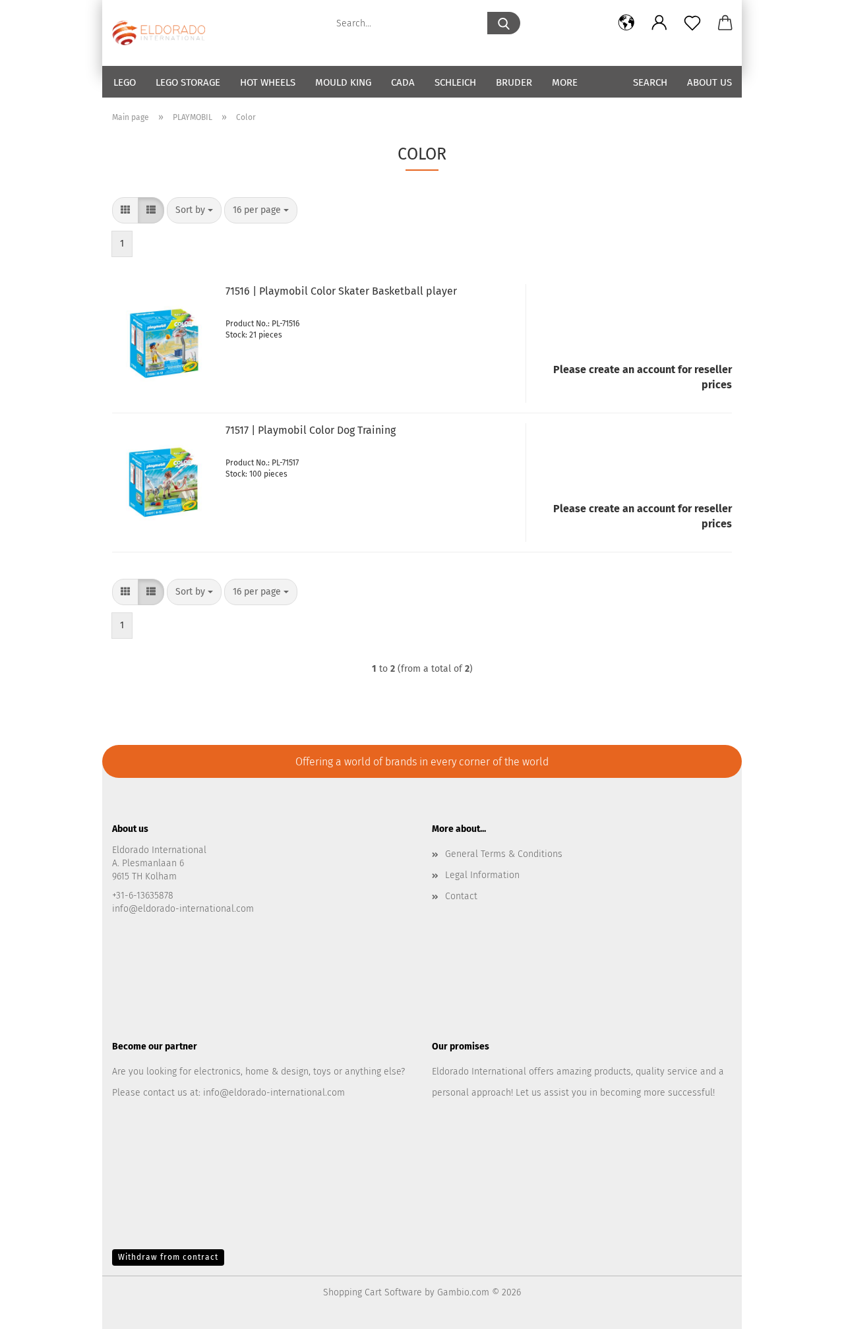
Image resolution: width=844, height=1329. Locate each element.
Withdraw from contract (168, 1257)
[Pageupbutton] (808, 1309)
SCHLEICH (455, 82)
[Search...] (503, 23)
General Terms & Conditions (503, 854)
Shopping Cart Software (372, 1292)
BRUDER (514, 82)
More (565, 82)
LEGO (124, 82)
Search (650, 82)
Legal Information (482, 875)
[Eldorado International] (163, 33)
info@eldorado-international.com (272, 1092)
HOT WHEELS (267, 82)
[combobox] (194, 210)
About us (709, 82)
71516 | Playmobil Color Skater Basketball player (341, 291)
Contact (461, 896)
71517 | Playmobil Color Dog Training (311, 430)
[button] (626, 23)
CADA (403, 82)
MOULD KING (343, 82)
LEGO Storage (188, 82)
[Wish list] (692, 23)
